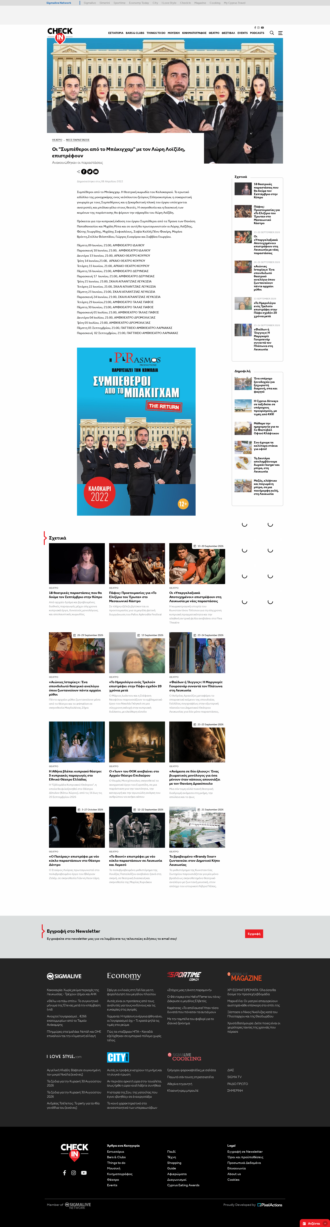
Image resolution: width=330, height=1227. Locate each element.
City (155, 2)
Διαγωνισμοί (176, 1179)
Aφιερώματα (177, 1174)
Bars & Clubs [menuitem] (135, 33)
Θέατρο (57, 139)
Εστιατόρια (115, 1151)
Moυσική (113, 1168)
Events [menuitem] (243, 33)
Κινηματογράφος (120, 1174)
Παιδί (171, 1151)
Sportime (119, 2)
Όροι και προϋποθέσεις (245, 1157)
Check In (185, 2)
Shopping (174, 1163)
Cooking (215, 2)
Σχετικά (57, 538)
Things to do (116, 1163)
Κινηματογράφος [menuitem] (194, 33)
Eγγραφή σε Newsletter (245, 1151)
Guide (171, 1168)
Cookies (233, 1179)
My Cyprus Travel (234, 2)
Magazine (200, 2)
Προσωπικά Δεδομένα (244, 1163)
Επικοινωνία (236, 1168)
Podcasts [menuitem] (257, 33)
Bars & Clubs (116, 1157)
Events (112, 1185)
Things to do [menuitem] (156, 33)
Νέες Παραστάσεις (78, 139)
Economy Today (139, 2)
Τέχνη (171, 1157)
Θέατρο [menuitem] (214, 33)
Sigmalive (90, 2)
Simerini (105, 2)
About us (234, 1174)
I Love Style (169, 2)
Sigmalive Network (58, 2)
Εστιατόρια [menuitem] (115, 33)
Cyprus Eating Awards (183, 1185)
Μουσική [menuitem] (174, 33)
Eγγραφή (254, 934)
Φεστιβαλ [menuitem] (228, 33)
